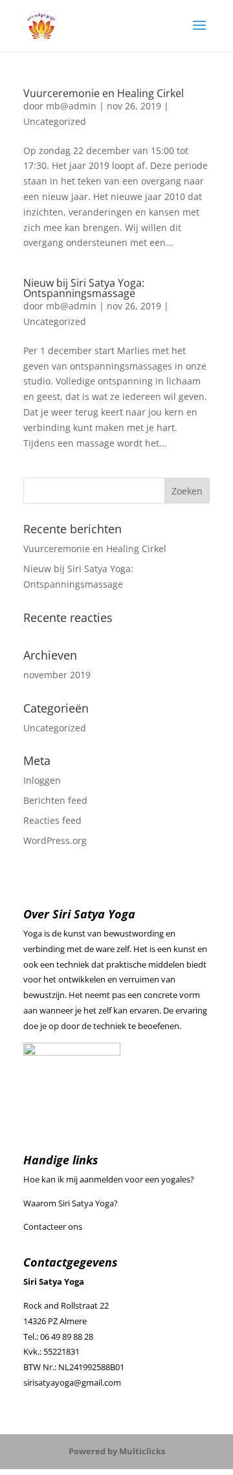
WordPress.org (55, 840)
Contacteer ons (52, 1226)
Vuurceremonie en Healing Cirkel (103, 93)
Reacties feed (52, 820)
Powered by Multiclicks (117, 1451)
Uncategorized (54, 121)
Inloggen (42, 780)
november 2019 (57, 675)
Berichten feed (55, 800)
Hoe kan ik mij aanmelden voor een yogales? (108, 1179)
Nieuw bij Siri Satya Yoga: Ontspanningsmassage (83, 288)
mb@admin (71, 106)
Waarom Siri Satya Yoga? (70, 1203)
